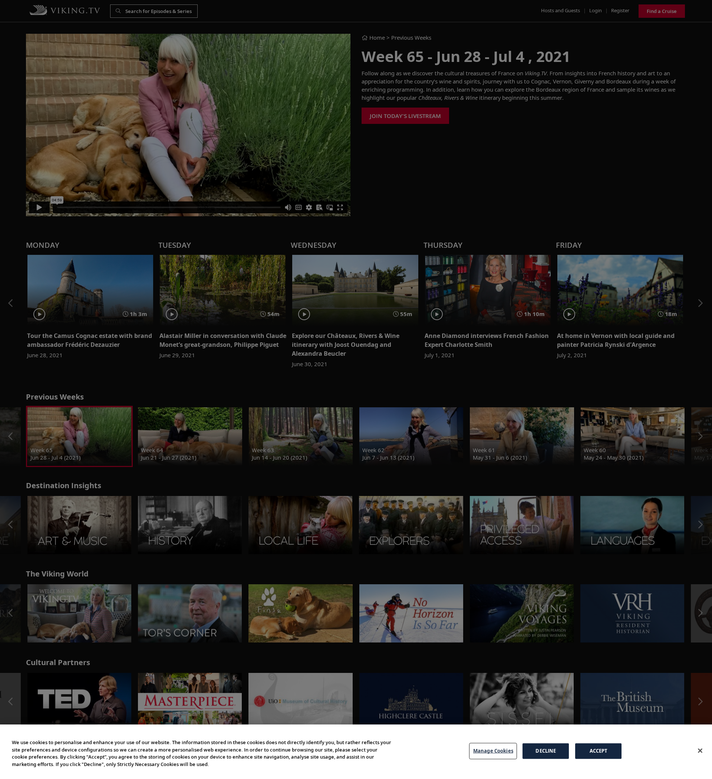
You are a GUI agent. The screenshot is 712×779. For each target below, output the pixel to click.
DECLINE (545, 750)
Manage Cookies (493, 750)
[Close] (700, 751)
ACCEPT (599, 750)
